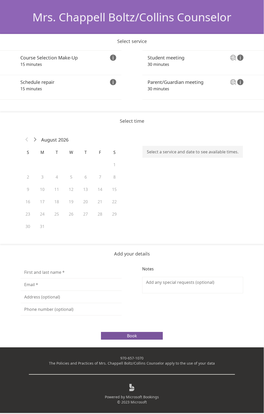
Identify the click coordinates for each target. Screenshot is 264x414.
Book (132, 336)
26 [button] (71, 214)
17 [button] (42, 202)
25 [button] (56, 214)
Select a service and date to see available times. (193, 152)
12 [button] (71, 189)
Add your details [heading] (132, 254)
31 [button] (42, 226)
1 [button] (114, 165)
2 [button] (28, 177)
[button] (27, 139)
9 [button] (28, 189)
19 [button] (71, 202)
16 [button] (27, 202)
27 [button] (85, 214)
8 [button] (114, 177)
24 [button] (42, 214)
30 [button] (27, 226)
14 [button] (100, 189)
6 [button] (85, 177)
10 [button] (42, 189)
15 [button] (114, 189)
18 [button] (56, 202)
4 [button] (57, 177)
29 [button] (114, 214)
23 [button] (27, 214)
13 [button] (85, 189)
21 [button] (100, 202)
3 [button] (42, 177)
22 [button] (114, 202)
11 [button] (56, 189)
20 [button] (85, 202)
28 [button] (100, 214)
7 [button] (100, 177)
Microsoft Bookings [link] (142, 396)
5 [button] (71, 177)
